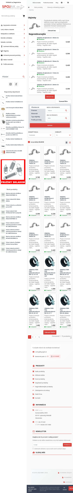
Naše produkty (38, 371)
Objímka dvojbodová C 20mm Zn (48, 84)
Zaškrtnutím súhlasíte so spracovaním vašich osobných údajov (50, 448)
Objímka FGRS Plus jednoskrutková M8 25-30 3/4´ (34, 310)
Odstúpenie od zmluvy (41, 390)
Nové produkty (38, 379)
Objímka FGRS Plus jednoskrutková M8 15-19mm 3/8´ (49, 273)
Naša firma (37, 394)
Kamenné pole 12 (40, 356)
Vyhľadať (49, 125)
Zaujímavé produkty (40, 383)
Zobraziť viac (52, 30)
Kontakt (36, 398)
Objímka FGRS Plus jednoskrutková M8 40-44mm (65, 310)
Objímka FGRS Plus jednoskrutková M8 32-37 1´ (49, 310)
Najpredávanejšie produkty (42, 386)
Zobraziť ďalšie (50, 332)
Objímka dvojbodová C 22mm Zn (49, 198)
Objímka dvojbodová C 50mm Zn (48, 49)
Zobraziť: (58, 132)
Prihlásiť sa (9, 2)
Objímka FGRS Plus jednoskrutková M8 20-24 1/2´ (65, 272)
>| (39, 337)
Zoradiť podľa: (33, 132)
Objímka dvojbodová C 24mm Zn (64, 198)
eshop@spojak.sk (39, 352)
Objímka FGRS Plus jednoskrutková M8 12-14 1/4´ (34, 272)
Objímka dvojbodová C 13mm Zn (48, 73)
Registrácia (17, 2)
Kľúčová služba (38, 375)
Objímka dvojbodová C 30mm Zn (48, 38)
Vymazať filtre (63, 101)
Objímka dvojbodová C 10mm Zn (33, 161)
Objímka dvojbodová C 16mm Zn (64, 161)
